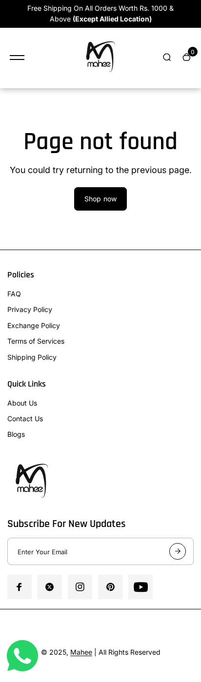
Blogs (16, 434)
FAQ (14, 294)
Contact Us (25, 418)
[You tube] (140, 587)
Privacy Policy (29, 309)
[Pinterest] (110, 587)
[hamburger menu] (17, 57)
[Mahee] (100, 58)
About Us (22, 403)
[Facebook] (19, 587)
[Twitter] (50, 587)
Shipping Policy (32, 357)
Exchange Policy (33, 325)
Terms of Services (35, 341)
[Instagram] (80, 587)
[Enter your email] (177, 551)
